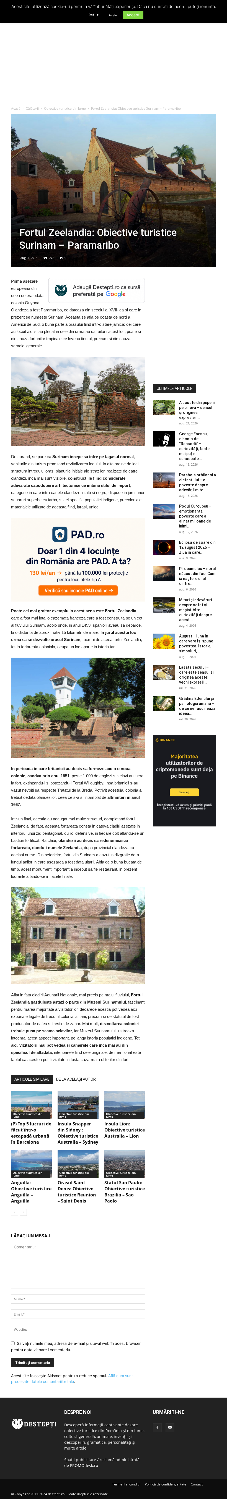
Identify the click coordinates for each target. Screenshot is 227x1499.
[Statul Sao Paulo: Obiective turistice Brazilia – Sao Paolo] (124, 1164)
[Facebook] (157, 1427)
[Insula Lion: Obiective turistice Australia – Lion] (124, 1105)
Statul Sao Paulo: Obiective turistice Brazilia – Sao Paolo (124, 1192)
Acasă (15, 108)
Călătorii (32, 108)
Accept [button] (133, 14)
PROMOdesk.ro (84, 1465)
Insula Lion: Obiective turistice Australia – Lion (124, 1130)
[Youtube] (170, 1427)
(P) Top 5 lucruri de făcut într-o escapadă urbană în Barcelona (31, 1133)
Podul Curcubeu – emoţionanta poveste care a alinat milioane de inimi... (195, 516)
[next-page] (23, 1212)
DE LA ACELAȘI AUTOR (76, 1079)
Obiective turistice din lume (65, 108)
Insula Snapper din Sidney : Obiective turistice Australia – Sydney (78, 1133)
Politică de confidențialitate (165, 1484)
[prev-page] (14, 1212)
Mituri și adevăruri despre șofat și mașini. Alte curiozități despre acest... (195, 610)
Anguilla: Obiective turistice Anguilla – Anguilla (31, 1192)
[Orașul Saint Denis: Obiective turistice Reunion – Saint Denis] (78, 1164)
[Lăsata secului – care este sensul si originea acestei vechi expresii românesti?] (164, 672)
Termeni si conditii (126, 1484)
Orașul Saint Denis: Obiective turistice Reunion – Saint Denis (77, 1192)
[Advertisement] (113, 64)
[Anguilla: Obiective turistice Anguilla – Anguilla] (31, 1164)
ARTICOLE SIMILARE (32, 1079)
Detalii (112, 15)
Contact (197, 1484)
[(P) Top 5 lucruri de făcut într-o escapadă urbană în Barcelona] (31, 1105)
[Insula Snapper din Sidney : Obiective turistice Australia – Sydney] (78, 1105)
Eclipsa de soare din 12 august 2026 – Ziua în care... (197, 547)
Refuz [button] (94, 15)
